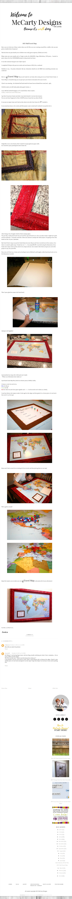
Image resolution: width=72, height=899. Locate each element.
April (61, 860)
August (61, 851)
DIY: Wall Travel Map (62, 865)
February (61, 870)
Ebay (26, 245)
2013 (60, 839)
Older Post (55, 688)
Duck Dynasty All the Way (62, 862)
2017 (60, 829)
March (61, 868)
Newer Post (4, 688)
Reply (6, 649)
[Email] (66, 719)
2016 (60, 832)
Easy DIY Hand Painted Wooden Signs (60, 758)
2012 (60, 876)
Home (29, 688)
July (61, 853)
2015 (60, 834)
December (61, 841)
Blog (17, 884)
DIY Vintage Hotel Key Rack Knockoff (60, 780)
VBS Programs (59, 884)
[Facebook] (54, 719)
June (61, 855)
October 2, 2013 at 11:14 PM (17, 645)
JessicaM (7, 653)
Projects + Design (36, 885)
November (61, 843)
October (61, 846)
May (61, 858)
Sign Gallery (47, 884)
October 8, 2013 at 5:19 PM (18, 653)
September (61, 848)
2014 (60, 837)
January (61, 873)
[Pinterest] (62, 719)
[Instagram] (58, 719)
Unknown (7, 645)
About (25, 884)
